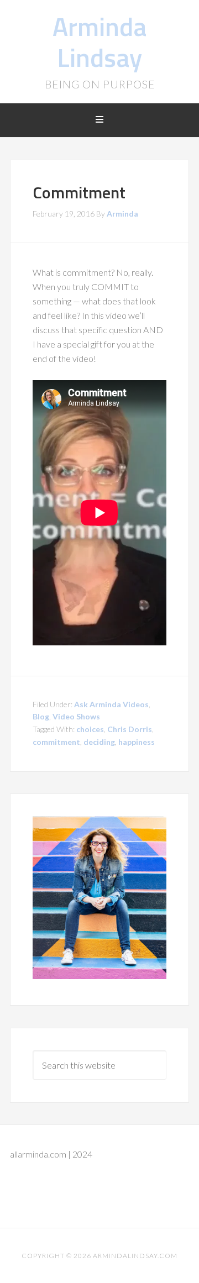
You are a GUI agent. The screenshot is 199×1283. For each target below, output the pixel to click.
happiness (136, 741)
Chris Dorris (129, 729)
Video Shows (76, 716)
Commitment (79, 192)
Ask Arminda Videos (111, 704)
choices (90, 729)
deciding (99, 741)
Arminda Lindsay (99, 42)
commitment (56, 741)
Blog (41, 716)
